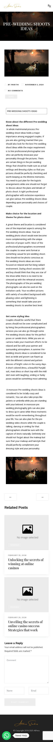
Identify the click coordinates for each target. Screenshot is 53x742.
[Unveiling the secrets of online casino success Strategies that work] (26, 594)
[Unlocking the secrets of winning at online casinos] (26, 532)
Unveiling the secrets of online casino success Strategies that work (25, 626)
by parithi (13, 85)
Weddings (14, 545)
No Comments (15, 91)
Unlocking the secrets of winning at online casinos (25, 564)
